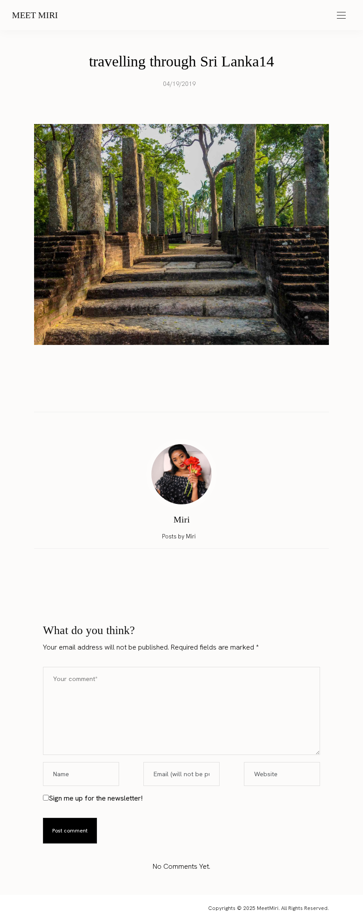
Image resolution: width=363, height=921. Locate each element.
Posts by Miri (179, 536)
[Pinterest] (189, 393)
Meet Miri (35, 15)
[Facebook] (156, 393)
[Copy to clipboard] (206, 393)
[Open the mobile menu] (341, 16)
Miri (182, 519)
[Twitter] (173, 393)
